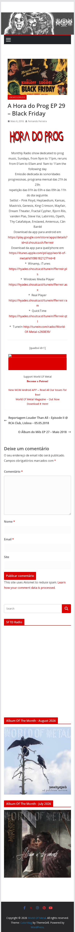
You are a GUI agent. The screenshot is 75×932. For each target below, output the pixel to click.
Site (6, 557)
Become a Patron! (37, 381)
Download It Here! (37, 404)
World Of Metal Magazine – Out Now (38, 399)
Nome (9, 522)
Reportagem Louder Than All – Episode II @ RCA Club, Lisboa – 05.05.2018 (38, 420)
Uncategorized (17, 97)
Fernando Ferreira (37, 121)
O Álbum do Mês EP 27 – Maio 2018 (42, 432)
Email (9, 539)
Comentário (13, 472)
